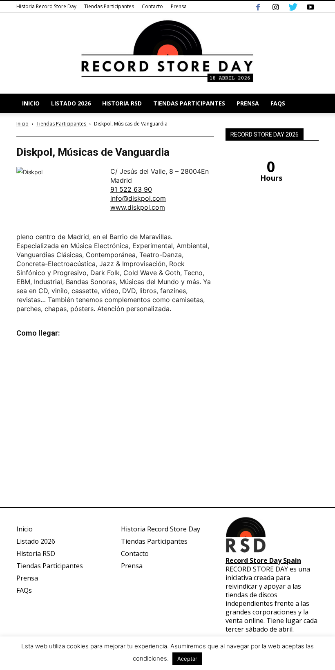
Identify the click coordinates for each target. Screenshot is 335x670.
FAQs (277, 103)
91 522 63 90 (131, 189)
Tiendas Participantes (109, 6)
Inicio (31, 103)
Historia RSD (122, 103)
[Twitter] (293, 6)
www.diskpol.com (137, 207)
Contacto (152, 6)
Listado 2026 (71, 103)
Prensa (179, 6)
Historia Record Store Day (46, 6)
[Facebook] (258, 6)
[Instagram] (275, 6)
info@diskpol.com (138, 198)
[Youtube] (310, 6)
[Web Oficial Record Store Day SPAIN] (167, 53)
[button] (309, 103)
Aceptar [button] (187, 658)
